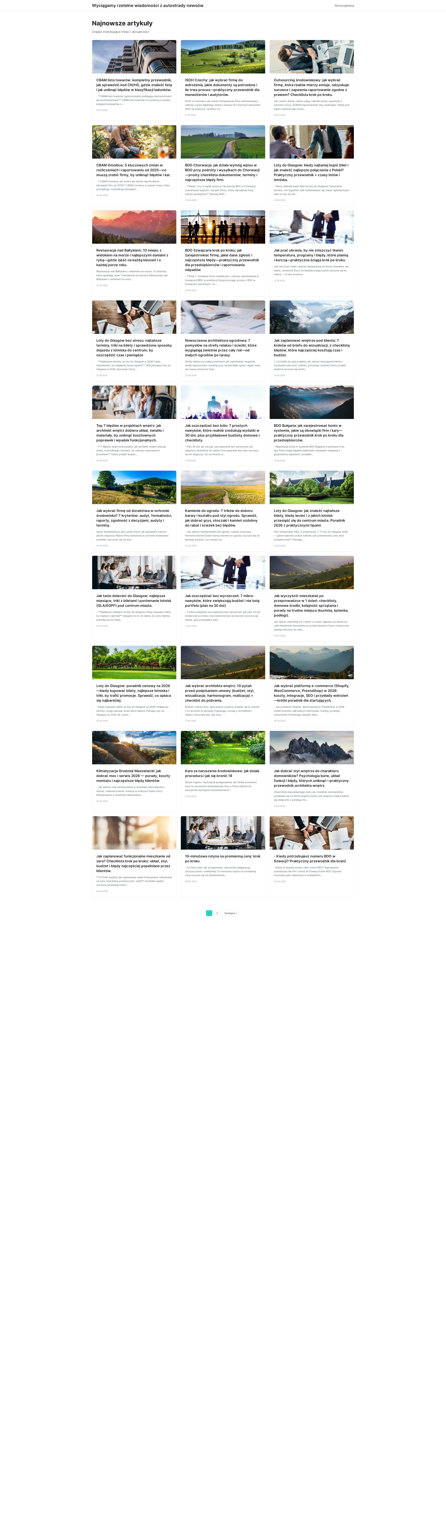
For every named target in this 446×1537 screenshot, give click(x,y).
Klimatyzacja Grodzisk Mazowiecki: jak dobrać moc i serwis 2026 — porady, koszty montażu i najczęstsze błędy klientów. (133, 776)
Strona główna (344, 5)
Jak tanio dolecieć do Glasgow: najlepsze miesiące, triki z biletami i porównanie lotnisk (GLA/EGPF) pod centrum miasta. (133, 601)
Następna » (231, 913)
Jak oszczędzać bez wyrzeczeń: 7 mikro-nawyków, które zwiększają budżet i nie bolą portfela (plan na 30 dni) (222, 601)
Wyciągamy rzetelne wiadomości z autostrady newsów (147, 5)
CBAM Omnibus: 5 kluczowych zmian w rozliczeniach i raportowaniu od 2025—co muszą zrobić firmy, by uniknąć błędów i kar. (133, 170)
